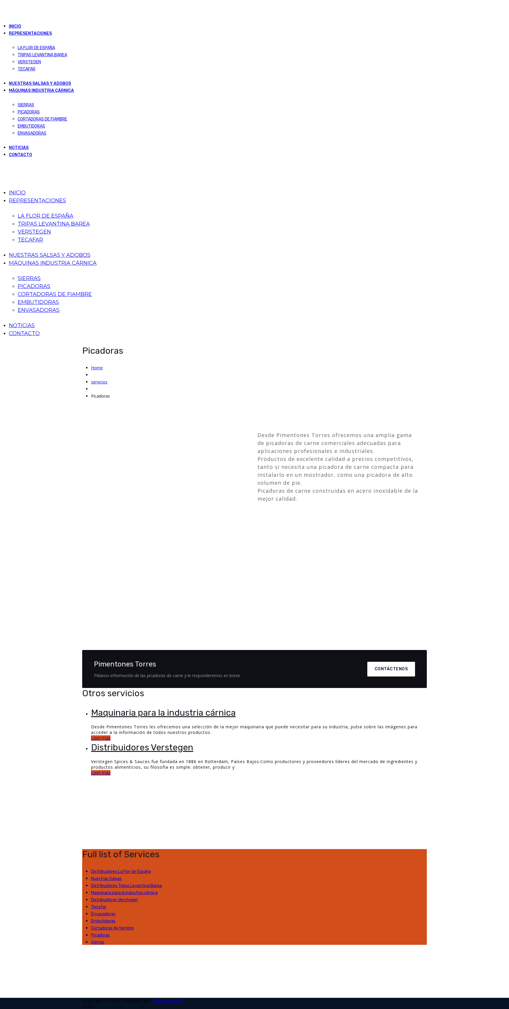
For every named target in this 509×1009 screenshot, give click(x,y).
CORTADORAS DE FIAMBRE (42, 119)
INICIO (15, 26)
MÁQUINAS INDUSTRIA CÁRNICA (41, 90)
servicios (99, 382)
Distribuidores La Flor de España (121, 871)
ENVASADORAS (32, 133)
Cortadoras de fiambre (112, 928)
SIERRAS (26, 104)
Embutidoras (103, 921)
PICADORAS (29, 112)
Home (97, 367)
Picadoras (100, 935)
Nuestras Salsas (106, 878)
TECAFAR (26, 69)
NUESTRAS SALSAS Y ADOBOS (40, 83)
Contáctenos (391, 668)
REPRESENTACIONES (30, 33)
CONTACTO (20, 154)
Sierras (97, 942)
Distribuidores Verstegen (142, 747)
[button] (95, 534)
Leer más (100, 738)
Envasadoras (103, 914)
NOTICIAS (19, 147)
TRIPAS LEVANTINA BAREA (42, 54)
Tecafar (98, 906)
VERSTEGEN (29, 61)
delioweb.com (168, 1000)
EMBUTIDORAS (31, 126)
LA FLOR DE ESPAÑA (36, 47)
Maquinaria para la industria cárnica (163, 712)
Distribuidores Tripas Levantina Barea (126, 885)
